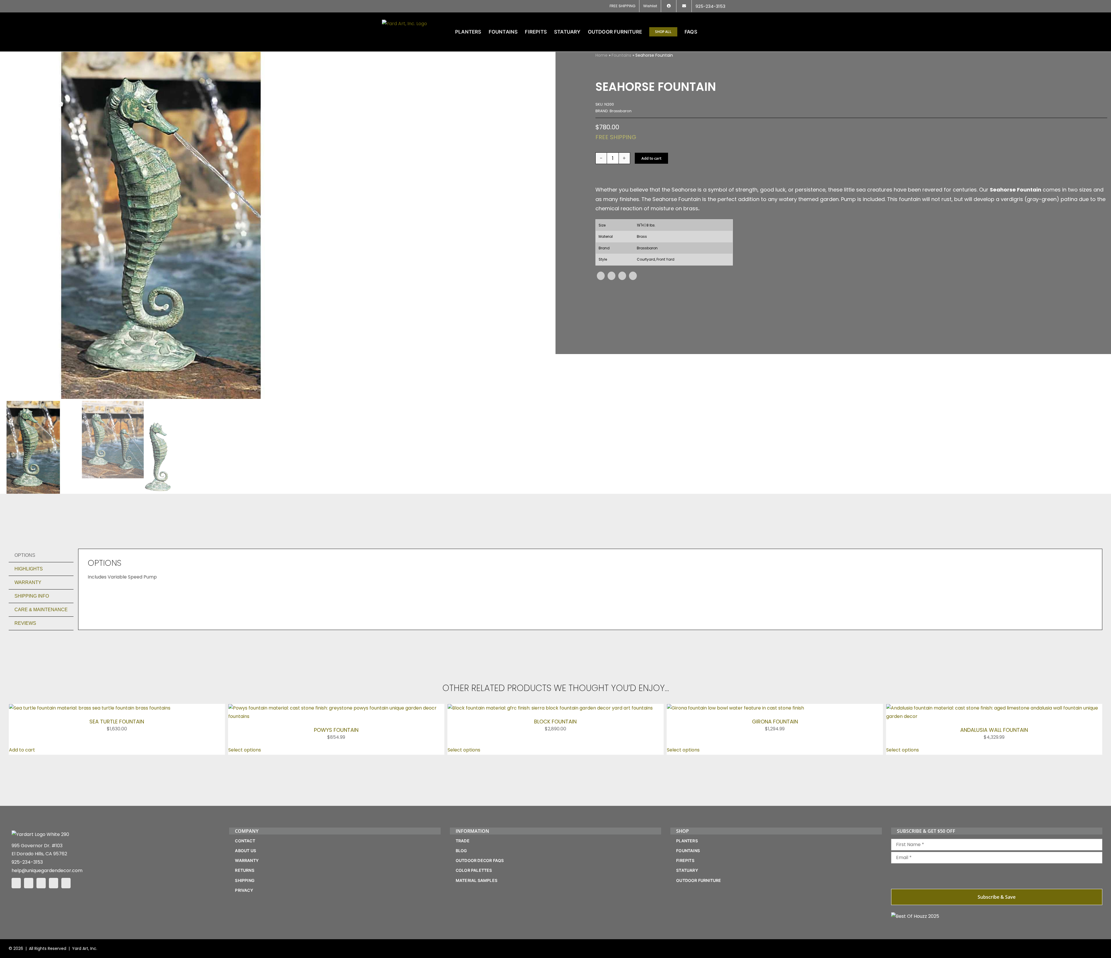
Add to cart (651, 158)
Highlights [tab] (28, 568)
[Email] (633, 275)
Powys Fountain (336, 730)
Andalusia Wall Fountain (994, 730)
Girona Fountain (775, 857)
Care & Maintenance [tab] (41, 609)
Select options (244, 877)
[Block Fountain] (550, 708)
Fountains (621, 55)
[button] (720, 31)
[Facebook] (600, 275)
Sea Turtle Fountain (116, 721)
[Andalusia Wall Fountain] (994, 708)
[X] (611, 275)
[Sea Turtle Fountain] (89, 708)
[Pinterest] (622, 275)
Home (601, 55)
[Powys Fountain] (336, 708)
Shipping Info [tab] (31, 596)
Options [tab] (24, 555)
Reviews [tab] (25, 623)
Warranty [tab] (27, 582)
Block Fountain (555, 721)
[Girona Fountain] (739, 708)
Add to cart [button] (22, 877)
